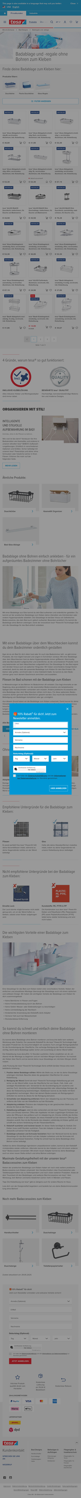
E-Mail (17, 723)
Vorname (18, 740)
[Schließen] (67, 709)
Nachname (19, 747)
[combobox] (39, 733)
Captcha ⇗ (40, 772)
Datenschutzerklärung (37, 776)
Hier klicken (32, 770)
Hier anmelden (58, 788)
